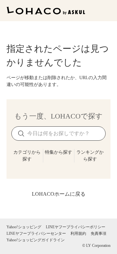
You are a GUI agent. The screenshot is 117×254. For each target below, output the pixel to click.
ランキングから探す (90, 156)
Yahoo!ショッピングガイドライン (35, 240)
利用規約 (78, 233)
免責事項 (98, 233)
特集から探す (58, 152)
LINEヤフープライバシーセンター (36, 233)
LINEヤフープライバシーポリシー (75, 227)
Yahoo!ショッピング (23, 227)
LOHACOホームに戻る (58, 194)
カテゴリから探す (27, 156)
